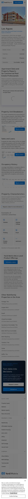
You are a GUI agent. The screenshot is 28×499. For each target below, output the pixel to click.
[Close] (25, 480)
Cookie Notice (13, 493)
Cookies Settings (13, 496)
